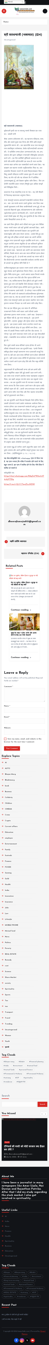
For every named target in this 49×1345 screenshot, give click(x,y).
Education (9, 832)
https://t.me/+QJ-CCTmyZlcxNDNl (19, 484)
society (8, 983)
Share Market (10, 977)
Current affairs (11, 826)
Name (7, 706)
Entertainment (11, 844)
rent (6, 966)
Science (8, 971)
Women (8, 1035)
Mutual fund (10, 931)
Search (6, 1096)
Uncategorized (9, 40)
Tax (6, 1000)
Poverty (8, 948)
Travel (7, 1018)
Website (7, 728)
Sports (7, 995)
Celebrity (8, 797)
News (7, 937)
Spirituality (9, 989)
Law (6, 913)
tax (6, 1006)
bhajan (7, 1272)
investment (18, 1066)
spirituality (29, 1078)
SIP (17, 1078)
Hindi (10, 2)
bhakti (22, 1062)
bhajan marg (9, 1062)
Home (5, 22)
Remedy (8, 960)
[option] (24, 1139)
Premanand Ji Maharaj (13, 1074)
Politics (8, 942)
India (7, 890)
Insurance (9, 902)
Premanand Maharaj (35, 1074)
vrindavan (8, 1082)
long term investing (12, 1280)
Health (7, 884)
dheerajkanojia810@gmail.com (20, 1154)
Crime (7, 815)
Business (8, 792)
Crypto (8, 821)
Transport (9, 1012)
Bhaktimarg (9, 780)
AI (6, 763)
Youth (7, 1041)
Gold (7, 879)
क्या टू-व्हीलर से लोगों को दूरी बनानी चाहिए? (15, 1315)
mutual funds (10, 1070)
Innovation (9, 896)
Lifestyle (8, 919)
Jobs (7, 908)
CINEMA (8, 809)
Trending (8, 1024)
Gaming (8, 873)
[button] (42, 1114)
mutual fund (32, 1066)
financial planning (36, 1062)
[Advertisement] (24, 107)
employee (9, 838)
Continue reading (20, 610)
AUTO (7, 768)
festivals (8, 855)
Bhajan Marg (10, 774)
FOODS (8, 867)
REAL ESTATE (10, 954)
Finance (8, 861)
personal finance (26, 1070)
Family (7, 850)
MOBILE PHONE (11, 925)
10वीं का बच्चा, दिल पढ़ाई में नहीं (11, 1319)
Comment (8, 686)
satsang (8, 1078)
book (7, 786)
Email (7, 717)
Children (8, 803)
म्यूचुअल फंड (21, 1082)
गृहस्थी (7, 1047)
